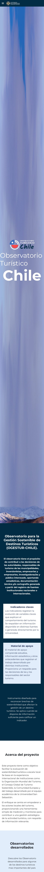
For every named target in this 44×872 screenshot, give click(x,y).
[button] (2, 3)
